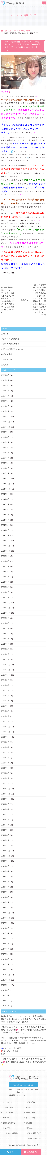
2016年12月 (5, 975)
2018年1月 (5, 908)
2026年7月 (5, 380)
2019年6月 (5, 820)
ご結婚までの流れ (9, 1123)
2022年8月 (5, 623)
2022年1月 (5, 659)
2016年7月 (5, 1001)
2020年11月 (5, 732)
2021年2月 (5, 716)
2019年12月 (5, 789)
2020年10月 (5, 737)
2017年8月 (5, 933)
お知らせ (4, 334)
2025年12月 (5, 417)
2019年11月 (5, 794)
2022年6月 (5, 634)
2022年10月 (5, 613)
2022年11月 (5, 608)
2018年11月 (5, 856)
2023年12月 (5, 541)
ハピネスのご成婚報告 (10, 339)
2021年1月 (5, 721)
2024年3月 (5, 525)
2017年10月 (5, 923)
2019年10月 (5, 799)
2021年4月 (5, 706)
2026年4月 (5, 396)
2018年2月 (5, 902)
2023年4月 (5, 582)
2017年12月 (5, 913)
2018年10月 (5, 861)
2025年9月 (5, 432)
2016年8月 (5, 995)
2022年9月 (5, 618)
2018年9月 (5, 866)
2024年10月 (5, 489)
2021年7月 (5, 690)
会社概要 (29, 1123)
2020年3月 (5, 773)
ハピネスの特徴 (8, 1112)
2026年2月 (5, 406)
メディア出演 (6, 359)
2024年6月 (5, 510)
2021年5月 (5, 701)
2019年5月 (5, 825)
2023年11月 (5, 546)
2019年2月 (5, 840)
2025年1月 (5, 473)
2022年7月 (5, 628)
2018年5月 (5, 887)
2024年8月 (5, 499)
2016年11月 (5, 980)
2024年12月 (5, 479)
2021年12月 (5, 665)
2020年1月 (5, 783)
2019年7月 (5, 814)
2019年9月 (5, 804)
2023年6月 (5, 572)
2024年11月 (5, 484)
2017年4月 (5, 954)
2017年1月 (5, 970)
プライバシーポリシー (33, 1138)
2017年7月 (5, 939)
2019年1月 (5, 845)
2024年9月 (5, 494)
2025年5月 (5, 453)
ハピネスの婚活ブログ (22, 31)
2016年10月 (5, 985)
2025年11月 (5, 422)
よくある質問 (30, 1118)
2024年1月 (5, 535)
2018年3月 (5, 897)
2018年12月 (5, 851)
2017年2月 (5, 964)
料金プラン (6, 1118)
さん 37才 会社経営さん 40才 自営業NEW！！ (11, 1051)
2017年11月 (5, 918)
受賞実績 (4, 365)
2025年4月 (5, 458)
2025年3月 (5, 463)
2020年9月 (5, 742)
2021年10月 (5, 675)
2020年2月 (5, 778)
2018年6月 (5, 882)
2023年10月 (5, 551)
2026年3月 (5, 401)
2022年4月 (5, 644)
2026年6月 (5, 385)
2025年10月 (5, 427)
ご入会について (8, 1107)
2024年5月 (5, 515)
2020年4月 (5, 768)
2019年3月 (5, 835)
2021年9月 (5, 680)
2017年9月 (5, 928)
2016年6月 (5, 1006)
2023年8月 (5, 561)
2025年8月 (5, 437)
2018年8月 (5, 871)
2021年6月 (5, 696)
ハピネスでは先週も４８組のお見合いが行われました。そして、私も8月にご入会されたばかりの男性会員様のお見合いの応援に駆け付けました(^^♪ (23, 1040)
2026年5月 (5, 391)
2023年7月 (5, 566)
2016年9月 (5, 990)
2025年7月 (5, 442)
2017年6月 (5, 944)
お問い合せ (29, 1128)
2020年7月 (5, 752)
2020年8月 (5, 747)
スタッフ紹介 (7, 1128)
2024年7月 (5, 504)
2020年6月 (5, 758)
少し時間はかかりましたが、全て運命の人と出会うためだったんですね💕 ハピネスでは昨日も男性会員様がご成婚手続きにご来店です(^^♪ (23, 1029)
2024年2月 (5, 530)
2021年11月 (5, 670)
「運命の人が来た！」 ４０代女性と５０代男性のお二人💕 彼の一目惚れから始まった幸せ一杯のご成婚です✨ (23, 1062)
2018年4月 (5, 892)
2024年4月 (5, 520)
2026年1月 (5, 411)
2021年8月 (5, 685)
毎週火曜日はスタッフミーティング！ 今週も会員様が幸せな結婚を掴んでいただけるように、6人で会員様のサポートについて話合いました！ (23, 1019)
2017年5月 (5, 949)
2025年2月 (5, 468)
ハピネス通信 (6, 354)
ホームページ (7, 1102)
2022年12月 (5, 603)
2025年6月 (5, 448)
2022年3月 (5, 649)
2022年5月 (5, 639)
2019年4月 (5, 830)
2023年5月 (5, 577)
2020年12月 (5, 727)
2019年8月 (5, 809)
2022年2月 (5, 654)
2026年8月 (5, 375)
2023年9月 (5, 556)
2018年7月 (5, 877)
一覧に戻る (23, 300)
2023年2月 (5, 592)
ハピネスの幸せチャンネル (12, 349)
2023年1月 (5, 597)
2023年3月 (5, 587)
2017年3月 (5, 959)
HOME (7, 31)
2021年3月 (5, 711)
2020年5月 (5, 763)
